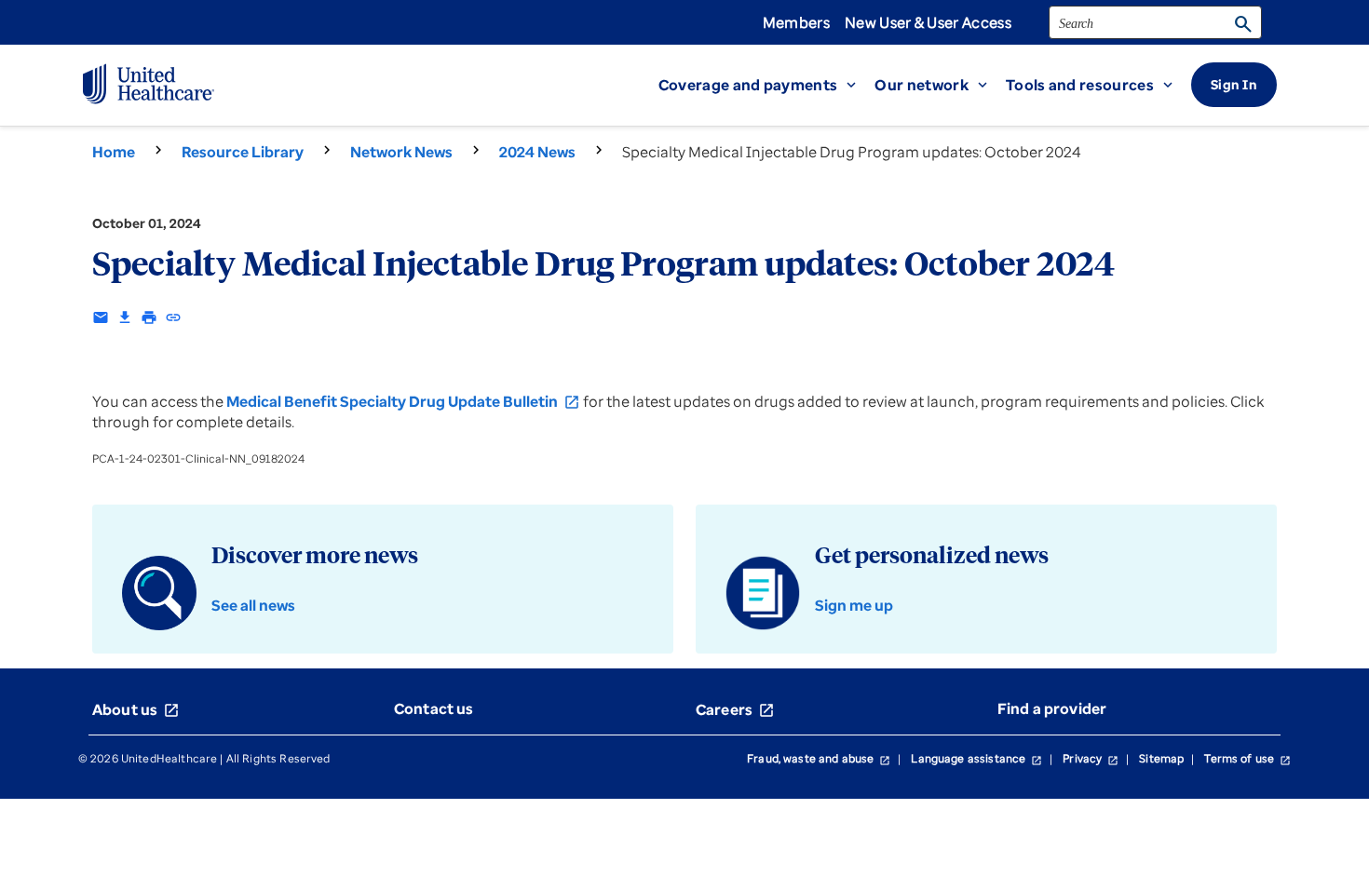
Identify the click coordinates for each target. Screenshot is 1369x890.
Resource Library (243, 152)
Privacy (1090, 758)
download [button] (124, 317)
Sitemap (1161, 758)
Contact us (434, 708)
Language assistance (976, 758)
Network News (401, 152)
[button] (766, 84)
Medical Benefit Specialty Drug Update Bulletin (403, 401)
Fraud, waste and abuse (818, 758)
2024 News (537, 152)
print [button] (149, 317)
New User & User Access (928, 22)
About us (136, 709)
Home (113, 152)
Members (796, 22)
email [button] (100, 317)
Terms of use (1247, 758)
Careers (735, 709)
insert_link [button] (173, 317)
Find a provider (1051, 708)
